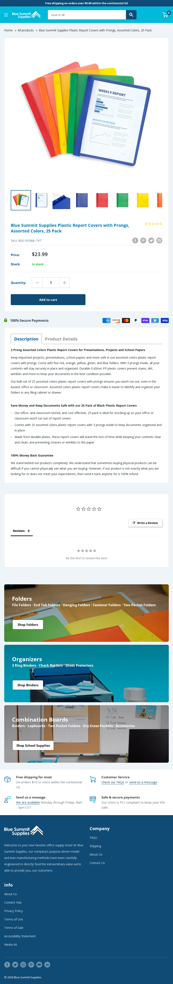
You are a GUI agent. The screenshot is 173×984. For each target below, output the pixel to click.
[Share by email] (159, 240)
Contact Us (97, 863)
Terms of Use (13, 919)
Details (61, 339)
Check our (108, 782)
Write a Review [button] (147, 523)
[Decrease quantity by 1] (37, 283)
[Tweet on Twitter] (151, 240)
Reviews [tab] (19, 531)
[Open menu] (6, 14)
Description (26, 339)
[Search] (131, 14)
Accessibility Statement (20, 936)
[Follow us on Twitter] (15, 965)
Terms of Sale (13, 928)
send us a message (143, 782)
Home (8, 30)
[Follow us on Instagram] (23, 965)
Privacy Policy (13, 911)
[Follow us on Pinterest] (31, 965)
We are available (28, 802)
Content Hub (13, 902)
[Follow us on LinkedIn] (47, 965)
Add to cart (48, 300)
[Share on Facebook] (135, 240)
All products (26, 30)
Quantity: (18, 282)
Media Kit (10, 945)
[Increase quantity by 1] (64, 283)
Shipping (95, 846)
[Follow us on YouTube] (39, 965)
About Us (96, 854)
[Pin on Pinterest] (143, 240)
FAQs (120, 782)
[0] (165, 14)
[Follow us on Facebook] (7, 965)
